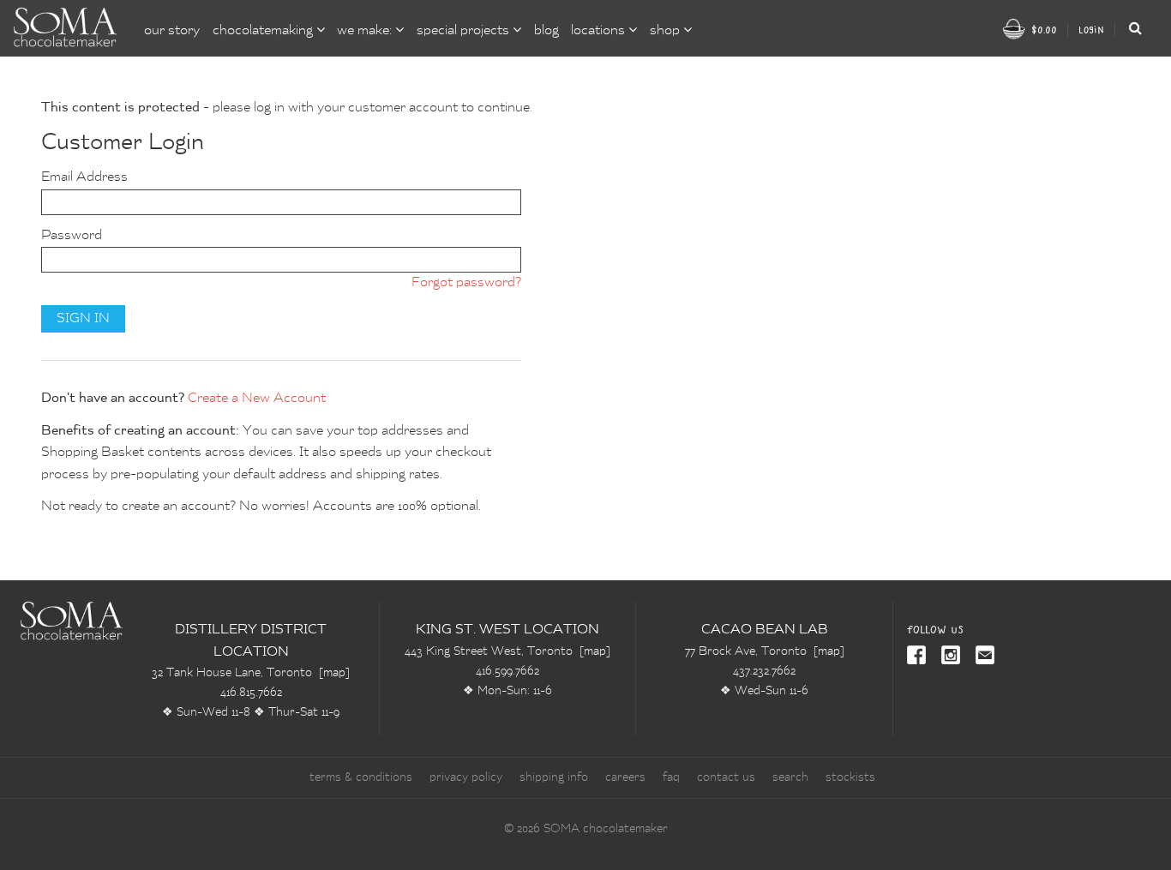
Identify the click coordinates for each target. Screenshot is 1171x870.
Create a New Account (257, 398)
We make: (366, 31)
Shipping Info (553, 777)
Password (71, 236)
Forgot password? (466, 283)
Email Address (84, 177)
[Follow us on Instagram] (947, 656)
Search (790, 777)
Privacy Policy (465, 777)
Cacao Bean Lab (764, 630)
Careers (625, 777)
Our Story (172, 31)
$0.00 (1042, 29)
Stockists (850, 777)
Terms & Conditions (360, 777)
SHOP (666, 31)
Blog (546, 31)
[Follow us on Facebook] (917, 656)
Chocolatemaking (264, 31)
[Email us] (981, 656)
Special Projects (465, 31)
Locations (599, 31)
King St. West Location (507, 630)
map (334, 673)
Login (1091, 29)
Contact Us (726, 777)
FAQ (671, 777)
